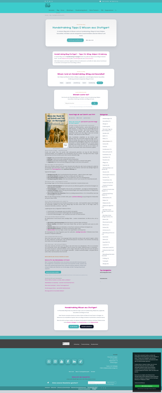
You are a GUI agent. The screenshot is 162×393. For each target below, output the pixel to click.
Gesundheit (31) (106, 121)
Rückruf (84, 82)
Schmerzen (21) (106, 230)
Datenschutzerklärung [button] (140, 382)
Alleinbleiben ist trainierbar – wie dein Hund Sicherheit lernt (59, 282)
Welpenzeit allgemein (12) (107, 206)
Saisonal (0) (105, 237)
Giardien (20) (106, 133)
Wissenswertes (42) (107, 222)
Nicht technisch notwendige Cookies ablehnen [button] (147, 388)
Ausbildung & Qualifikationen (75, 40)
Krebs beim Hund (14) (108, 247)
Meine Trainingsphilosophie (82, 371)
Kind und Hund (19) (107, 152)
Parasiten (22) (106, 160)
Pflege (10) (105, 162)
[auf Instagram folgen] (45, 1)
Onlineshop (76, 344)
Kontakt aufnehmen (87, 326)
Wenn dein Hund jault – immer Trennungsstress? (57, 285)
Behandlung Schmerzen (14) (108, 233)
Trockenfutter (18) (107, 180)
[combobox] (77, 103)
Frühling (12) (106, 258)
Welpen (61, 82)
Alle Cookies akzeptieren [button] (147, 386)
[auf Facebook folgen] (47, 1)
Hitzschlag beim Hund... (106, 272)
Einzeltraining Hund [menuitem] (81, 10)
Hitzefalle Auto (103, 278)
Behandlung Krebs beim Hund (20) (108, 255)
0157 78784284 (113, 366)
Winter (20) (105, 219)
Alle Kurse (100, 82)
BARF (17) (105, 136)
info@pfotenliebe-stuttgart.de (110, 368)
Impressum (47, 387)
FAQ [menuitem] (102, 10)
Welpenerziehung (66, 58)
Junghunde (68, 82)
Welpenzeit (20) (106, 203)
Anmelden (106, 1)
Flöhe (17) (105, 138)
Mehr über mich (90, 40)
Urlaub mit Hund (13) (108, 182)
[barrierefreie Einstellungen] (100, 1)
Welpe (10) (105, 200)
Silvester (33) (106, 172)
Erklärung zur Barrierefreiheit (63, 387)
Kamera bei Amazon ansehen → (53, 272)
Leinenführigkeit (77, 58)
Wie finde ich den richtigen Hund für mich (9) (107, 211)
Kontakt (93, 371)
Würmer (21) (106, 224)
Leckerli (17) (106, 245)
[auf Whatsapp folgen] (52, 1)
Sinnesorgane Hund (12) (108, 174)
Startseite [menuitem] (51, 10)
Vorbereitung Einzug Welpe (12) (107, 194)
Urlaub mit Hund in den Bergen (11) (108, 190)
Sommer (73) (106, 177)
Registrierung (114, 1)
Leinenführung (77, 82)
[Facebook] (101, 388)
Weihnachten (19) (107, 197)
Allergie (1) (105, 124)
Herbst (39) (105, 144)
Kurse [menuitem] (62, 10)
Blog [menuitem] (58, 10)
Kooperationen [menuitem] (109, 10)
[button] (115, 10)
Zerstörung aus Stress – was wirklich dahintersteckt (57, 288)
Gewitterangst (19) (107, 118)
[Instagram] (103, 388)
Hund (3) (105, 146)
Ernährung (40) (106, 126)
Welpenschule (94, 322)
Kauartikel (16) (106, 242)
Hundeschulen (94, 344)
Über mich (71, 371)
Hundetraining (92, 82)
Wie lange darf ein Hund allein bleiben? (54, 291)
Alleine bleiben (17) (107, 141)
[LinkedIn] (105, 388)
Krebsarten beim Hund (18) (108, 250)
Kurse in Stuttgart (72, 322)
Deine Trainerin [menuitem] (93, 10)
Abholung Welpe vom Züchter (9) (107, 168)
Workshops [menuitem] (70, 10)
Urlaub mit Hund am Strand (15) (107, 186)
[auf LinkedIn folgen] (50, 1)
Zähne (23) (105, 239)
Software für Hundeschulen (84, 389)
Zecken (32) (105, 227)
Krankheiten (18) (107, 154)
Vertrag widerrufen (92, 387)
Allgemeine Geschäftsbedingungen (78, 387)
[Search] (94, 103)
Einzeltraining (82, 322)
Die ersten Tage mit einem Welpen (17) (107, 129)
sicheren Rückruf (89, 58)
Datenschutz (53, 387)
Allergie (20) (106, 263)
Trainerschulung (85, 344)
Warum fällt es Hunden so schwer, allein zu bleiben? (57, 280)
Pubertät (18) (106, 165)
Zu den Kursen (73, 326)
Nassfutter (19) (106, 157)
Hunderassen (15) (107, 149)
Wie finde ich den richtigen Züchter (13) (107, 216)
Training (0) (105, 261)
